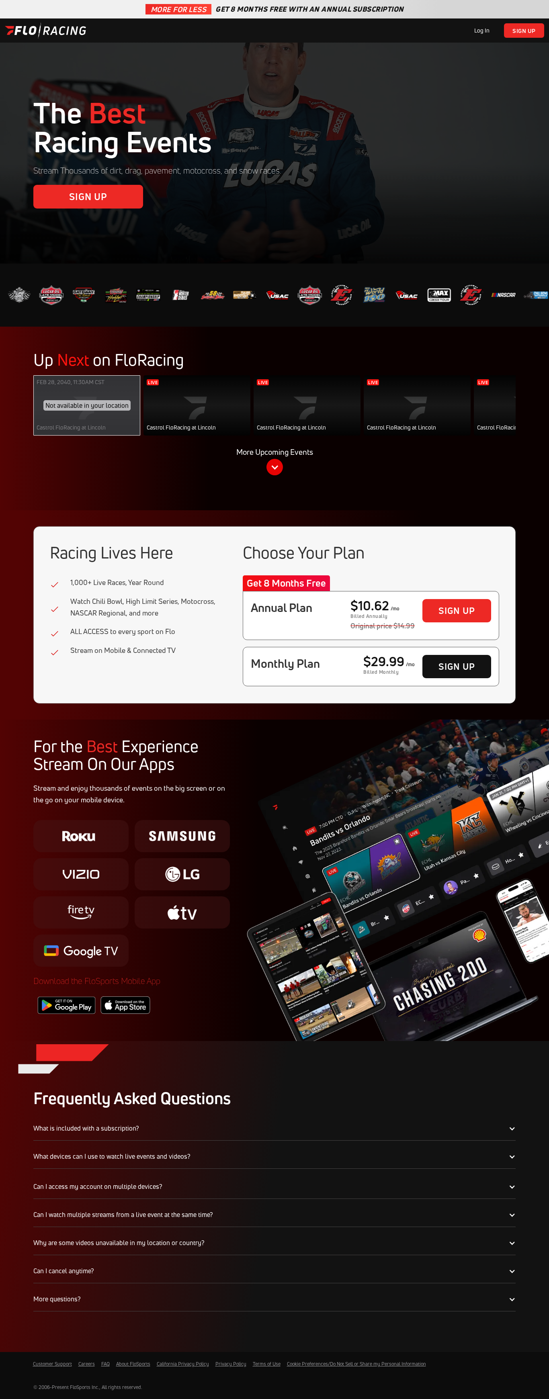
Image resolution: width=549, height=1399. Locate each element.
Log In (482, 30)
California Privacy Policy (183, 1363)
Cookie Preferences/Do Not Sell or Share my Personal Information (356, 1363)
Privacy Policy (230, 1363)
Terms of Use (267, 1363)
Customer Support (52, 1363)
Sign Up (524, 31)
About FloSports (133, 1363)
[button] (274, 463)
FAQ (105, 1363)
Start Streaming (197, 413)
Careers (86, 1363)
